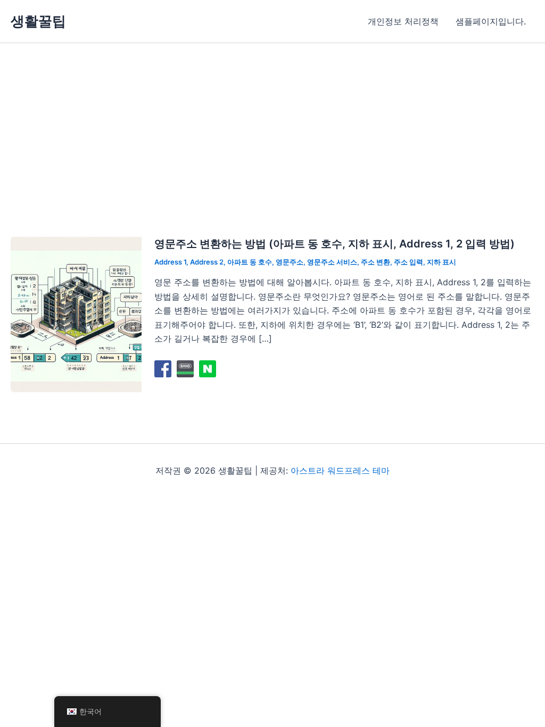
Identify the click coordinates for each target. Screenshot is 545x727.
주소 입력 (408, 262)
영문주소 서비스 (332, 262)
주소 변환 (375, 262)
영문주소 (289, 262)
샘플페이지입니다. (491, 21)
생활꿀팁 (38, 21)
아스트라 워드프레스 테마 (340, 470)
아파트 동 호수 (249, 262)
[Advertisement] (272, 122)
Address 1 (170, 262)
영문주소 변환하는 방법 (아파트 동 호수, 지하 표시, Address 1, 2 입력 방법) (334, 243)
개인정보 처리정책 (403, 21)
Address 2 (207, 262)
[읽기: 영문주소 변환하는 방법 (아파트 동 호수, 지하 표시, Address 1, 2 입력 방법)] (76, 313)
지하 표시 (441, 262)
